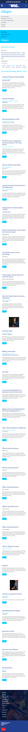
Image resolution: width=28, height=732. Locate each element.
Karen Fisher (4, 102)
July (3, 67)
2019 (21, 53)
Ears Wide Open (7, 331)
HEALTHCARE (6, 703)
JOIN (3, 707)
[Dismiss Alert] (26, 2)
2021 (15, 53)
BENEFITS (5, 701)
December (24, 67)
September (7, 67)
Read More (4, 90)
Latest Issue (4, 32)
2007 (5, 56)
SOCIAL (4, 714)
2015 (7, 54)
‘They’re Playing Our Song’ (10, 546)
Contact (3, 24)
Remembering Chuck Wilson (11, 610)
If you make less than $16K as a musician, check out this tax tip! (12, 391)
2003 (15, 56)
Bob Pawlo (10, 334)
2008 (2, 56)
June (24, 65)
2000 (23, 56)
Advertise (3, 22)
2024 (7, 53)
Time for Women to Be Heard (11, 165)
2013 (13, 54)
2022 (13, 53)
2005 (10, 56)
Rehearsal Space (5, 722)
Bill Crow (4, 671)
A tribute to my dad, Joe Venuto (12, 594)
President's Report (6, 18)
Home (4, 692)
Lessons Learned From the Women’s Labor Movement (13, 186)
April (17, 65)
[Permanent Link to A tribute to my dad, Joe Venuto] (14, 585)
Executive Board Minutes (10, 649)
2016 (5, 54)
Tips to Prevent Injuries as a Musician (14, 428)
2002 (18, 56)
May (21, 65)
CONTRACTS (5, 699)
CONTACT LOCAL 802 (13, 1)
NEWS (4, 694)
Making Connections (8, 351)
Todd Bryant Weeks (6, 212)
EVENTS (4, 712)
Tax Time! (5, 372)
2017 (2, 54)
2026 (2, 53)
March (13, 65)
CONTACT (5, 710)
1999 (2, 58)
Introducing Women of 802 (11, 119)
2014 (10, 54)
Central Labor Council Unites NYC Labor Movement (13, 276)
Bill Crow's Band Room (7, 20)
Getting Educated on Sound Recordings (10, 253)
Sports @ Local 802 (8, 631)
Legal (2, 725)
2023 (10, 53)
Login (3, 729)
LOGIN (4, 716)
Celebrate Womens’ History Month (13, 77)
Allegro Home (5, 16)
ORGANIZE (5, 697)
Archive (3, 26)
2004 (13, 56)
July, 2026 (3, 36)
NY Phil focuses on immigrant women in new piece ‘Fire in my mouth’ (12, 142)
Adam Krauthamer (6, 80)
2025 (5, 53)
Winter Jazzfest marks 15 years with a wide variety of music (14, 231)
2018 (23, 53)
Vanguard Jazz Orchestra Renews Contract (12, 208)
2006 (7, 56)
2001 (21, 56)
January (4, 65)
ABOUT (4, 705)
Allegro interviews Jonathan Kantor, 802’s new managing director (13, 410)
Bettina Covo (15, 355)
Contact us (4, 724)
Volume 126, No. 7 (5, 34)
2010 (21, 54)
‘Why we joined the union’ (10, 448)
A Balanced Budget (8, 98)
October (13, 67)
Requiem (5, 565)
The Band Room (7, 668)
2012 (15, 54)
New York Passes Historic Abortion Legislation (13, 297)
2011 (18, 54)
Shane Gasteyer (5, 234)
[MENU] (2, 5)
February (9, 65)
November (18, 67)
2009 (23, 54)
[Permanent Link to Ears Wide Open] (14, 322)
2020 (18, 53)
